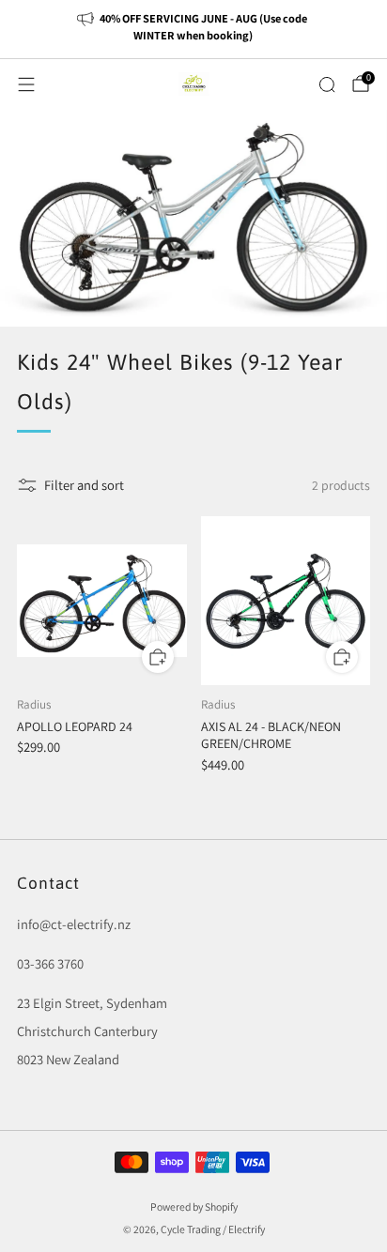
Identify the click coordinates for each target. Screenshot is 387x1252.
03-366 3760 (50, 963)
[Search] (326, 84)
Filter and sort (84, 485)
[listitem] (194, 29)
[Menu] (26, 84)
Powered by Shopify (194, 1206)
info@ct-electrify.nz (74, 924)
